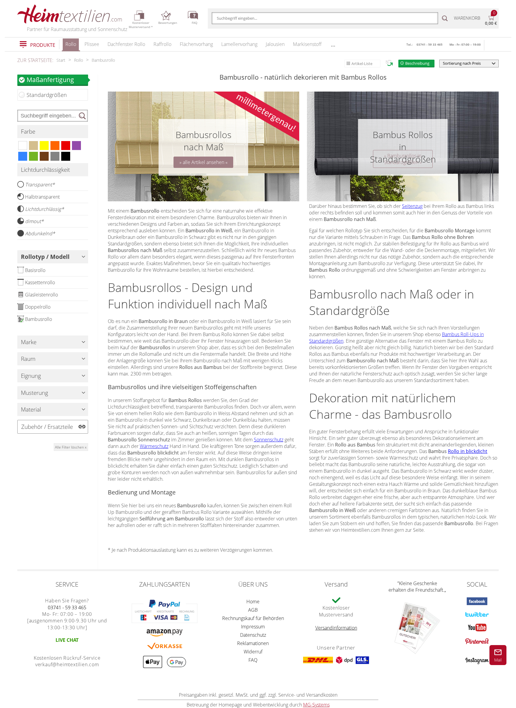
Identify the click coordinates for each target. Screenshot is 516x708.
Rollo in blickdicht (467, 451)
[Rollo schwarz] (65, 156)
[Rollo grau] (54, 156)
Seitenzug (412, 206)
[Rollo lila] (76, 145)
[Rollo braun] (44, 156)
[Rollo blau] (22, 156)
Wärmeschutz (154, 446)
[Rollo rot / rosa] (65, 145)
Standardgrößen (47, 94)
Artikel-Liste (361, 63)
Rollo (70, 44)
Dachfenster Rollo (126, 44)
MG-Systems (316, 704)
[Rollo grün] (33, 156)
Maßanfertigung (50, 79)
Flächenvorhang (196, 44)
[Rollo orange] (54, 145)
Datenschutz (253, 635)
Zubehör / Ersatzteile (47, 427)
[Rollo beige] (33, 145)
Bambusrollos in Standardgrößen (403, 159)
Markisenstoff (307, 44)
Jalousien (275, 44)
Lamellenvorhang (239, 44)
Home (252, 601)
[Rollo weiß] (22, 145)
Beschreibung (417, 63)
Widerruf (253, 651)
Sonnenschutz (268, 439)
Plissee (92, 44)
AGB (253, 610)
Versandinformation (336, 627)
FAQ (252, 660)
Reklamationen (253, 643)
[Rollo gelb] (44, 145)
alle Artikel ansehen (203, 162)
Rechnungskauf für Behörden (253, 618)
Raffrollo (162, 44)
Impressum (253, 626)
